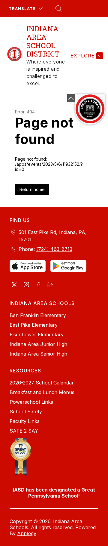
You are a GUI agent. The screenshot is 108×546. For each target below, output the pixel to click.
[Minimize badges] (71, 98)
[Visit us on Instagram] (26, 285)
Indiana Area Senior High (38, 354)
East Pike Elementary (34, 325)
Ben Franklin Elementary (38, 315)
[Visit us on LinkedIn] (50, 285)
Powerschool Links (31, 402)
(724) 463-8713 (54, 249)
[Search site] (58, 8)
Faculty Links (25, 421)
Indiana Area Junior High (38, 344)
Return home (32, 189)
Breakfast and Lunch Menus (42, 392)
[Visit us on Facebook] (38, 285)
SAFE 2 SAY (24, 431)
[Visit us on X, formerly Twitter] (14, 285)
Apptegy (26, 533)
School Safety (26, 412)
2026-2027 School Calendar (42, 383)
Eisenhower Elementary (37, 335)
